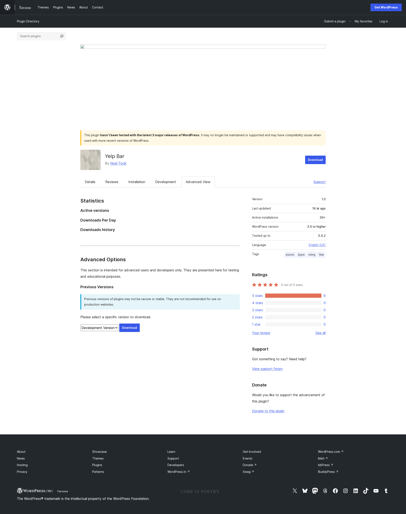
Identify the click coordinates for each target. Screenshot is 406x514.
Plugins (97, 465)
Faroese (62, 491)
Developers (175, 465)
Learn (171, 451)
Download (315, 160)
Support (319, 182)
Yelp (321, 254)
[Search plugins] (62, 36)
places (290, 254)
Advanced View (198, 182)
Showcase (99, 451)
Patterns (98, 471)
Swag (248, 471)
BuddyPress (328, 471)
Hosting (22, 465)
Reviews (111, 182)
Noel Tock (118, 163)
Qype (301, 254)
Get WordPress (386, 7)
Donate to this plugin (268, 411)
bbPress (325, 465)
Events (247, 458)
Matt (323, 458)
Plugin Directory (28, 21)
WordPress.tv (178, 471)
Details (90, 182)
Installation (136, 182)
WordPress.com (331, 451)
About (21, 451)
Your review (261, 333)
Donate (250, 465)
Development (165, 182)
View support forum (267, 369)
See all (320, 333)
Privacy (22, 471)
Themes (98, 458)
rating (311, 254)
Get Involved (252, 451)
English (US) (317, 245)
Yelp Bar (114, 156)
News (21, 458)
